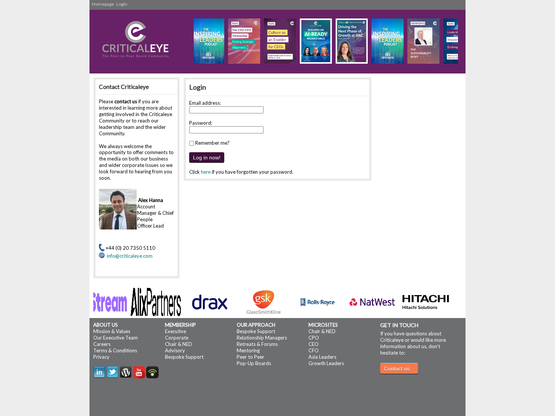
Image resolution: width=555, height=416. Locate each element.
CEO (313, 344)
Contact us (397, 369)
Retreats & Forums (257, 344)
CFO (313, 350)
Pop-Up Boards (254, 363)
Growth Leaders (326, 363)
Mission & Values (111, 331)
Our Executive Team (115, 338)
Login (121, 4)
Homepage (103, 4)
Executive (175, 331)
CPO (313, 338)
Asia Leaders (322, 357)
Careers (102, 344)
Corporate (176, 338)
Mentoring (248, 350)
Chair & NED (178, 344)
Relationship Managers (262, 338)
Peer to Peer (250, 357)
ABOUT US (105, 325)
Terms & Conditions (115, 350)
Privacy (101, 357)
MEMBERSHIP (180, 325)
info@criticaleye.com (129, 256)
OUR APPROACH (256, 325)
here (206, 172)
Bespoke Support (184, 357)
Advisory (175, 350)
